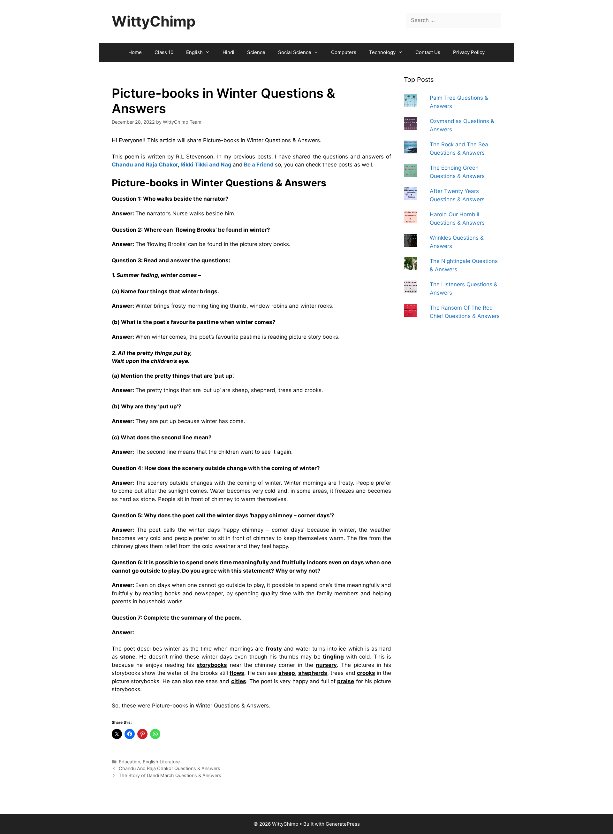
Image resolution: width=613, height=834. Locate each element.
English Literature (161, 761)
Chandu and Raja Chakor (145, 164)
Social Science (294, 52)
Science (256, 52)
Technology (382, 52)
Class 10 (164, 52)
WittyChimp (153, 21)
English (194, 52)
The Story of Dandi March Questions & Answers (170, 775)
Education (129, 761)
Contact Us (427, 52)
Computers (343, 52)
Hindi (228, 52)
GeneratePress (343, 824)
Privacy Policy (469, 52)
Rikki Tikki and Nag (205, 164)
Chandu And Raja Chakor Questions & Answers (169, 768)
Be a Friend (259, 164)
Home (135, 52)
